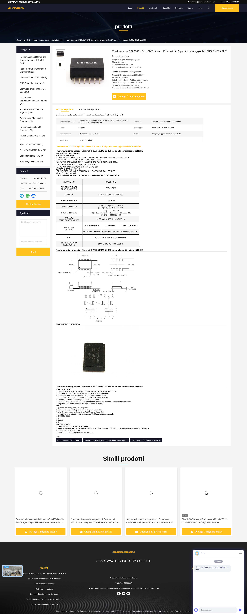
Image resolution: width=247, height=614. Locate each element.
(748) (33, 60)
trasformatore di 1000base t (68, 440)
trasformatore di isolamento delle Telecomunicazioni (106, 440)
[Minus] (240, 553)
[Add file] (196, 610)
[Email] (33, 195)
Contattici (179, 8)
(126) (30, 128)
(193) (33, 70)
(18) (33, 150)
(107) (31, 144)
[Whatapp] (27, 195)
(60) (32, 156)
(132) (31, 111)
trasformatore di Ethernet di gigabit (145, 440)
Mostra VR (153, 8)
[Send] (241, 610)
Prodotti (140, 8)
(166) (33, 101)
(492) (32, 83)
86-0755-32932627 (231, 2)
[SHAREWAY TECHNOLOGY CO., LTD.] (16, 8)
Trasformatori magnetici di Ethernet (47, 40)
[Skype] (21, 195)
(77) (32, 137)
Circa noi (166, 8)
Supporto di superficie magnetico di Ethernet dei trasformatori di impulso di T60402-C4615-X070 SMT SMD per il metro (95, 521)
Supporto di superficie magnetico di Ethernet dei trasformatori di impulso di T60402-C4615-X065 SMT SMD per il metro (150, 521)
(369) (33, 77)
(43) (33, 90)
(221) (31, 119)
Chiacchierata (227, 8)
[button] (19, 499)
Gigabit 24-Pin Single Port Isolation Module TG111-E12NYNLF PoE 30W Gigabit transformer (205, 520)
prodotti (27, 40)
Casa (130, 8)
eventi (190, 8)
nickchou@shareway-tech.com (202, 2)
